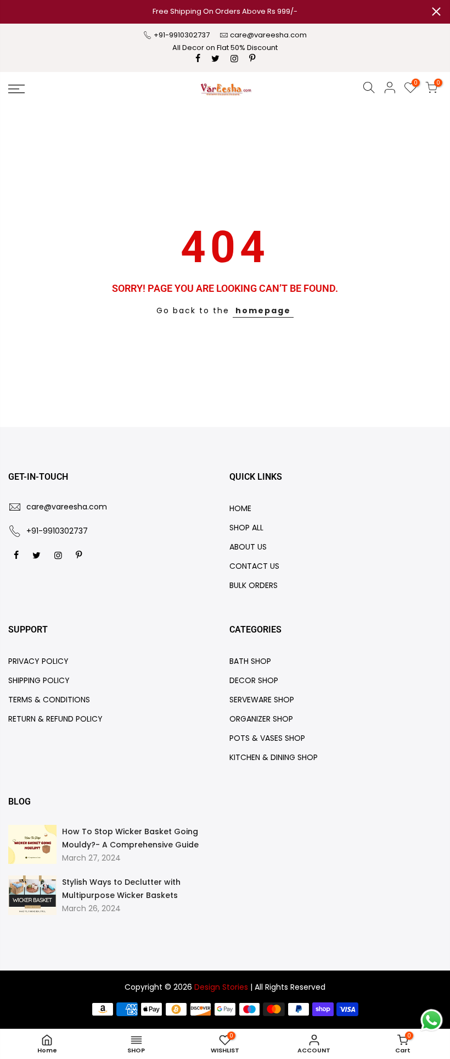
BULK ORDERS (253, 585)
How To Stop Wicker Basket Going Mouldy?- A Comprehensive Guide (130, 838)
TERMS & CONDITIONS (49, 699)
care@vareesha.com (268, 35)
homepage (263, 310)
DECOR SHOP (253, 680)
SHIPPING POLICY (39, 680)
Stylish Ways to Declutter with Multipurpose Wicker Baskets (121, 889)
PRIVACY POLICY (38, 661)
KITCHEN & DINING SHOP (273, 757)
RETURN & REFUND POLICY (55, 718)
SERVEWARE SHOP (261, 699)
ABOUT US (248, 546)
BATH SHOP (250, 661)
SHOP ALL (246, 527)
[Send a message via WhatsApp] (432, 1020)
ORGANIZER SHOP (261, 718)
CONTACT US (254, 566)
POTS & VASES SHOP (267, 738)
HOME (240, 508)
